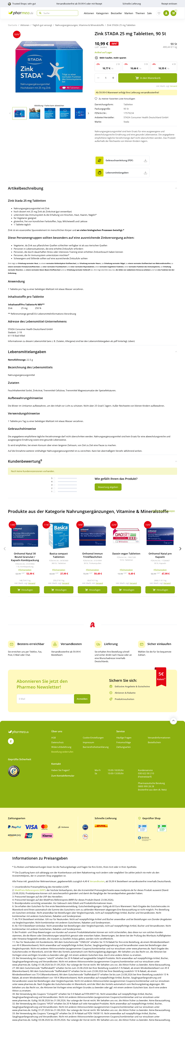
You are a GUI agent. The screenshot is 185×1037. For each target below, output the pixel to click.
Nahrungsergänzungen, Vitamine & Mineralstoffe (79, 25)
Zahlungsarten (123, 746)
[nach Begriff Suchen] (39, 13)
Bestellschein (154, 742)
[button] (88, 113)
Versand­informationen (159, 737)
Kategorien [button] (102, 13)
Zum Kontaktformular (62, 775)
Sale (149, 13)
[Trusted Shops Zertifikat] (14, 771)
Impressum (88, 742)
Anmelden (82, 698)
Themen (140, 13)
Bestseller (116, 13)
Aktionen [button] (89, 13)
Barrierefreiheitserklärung (96, 746)
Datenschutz (57, 742)
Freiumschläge (123, 742)
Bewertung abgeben (108, 487)
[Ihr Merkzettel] (159, 13)
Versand (173, 86)
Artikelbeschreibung (25, 188)
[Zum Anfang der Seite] (173, 720)
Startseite (12, 25)
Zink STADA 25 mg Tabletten (121, 25)
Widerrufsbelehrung (61, 746)
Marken (128, 13)
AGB (53, 737)
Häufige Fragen (123, 737)
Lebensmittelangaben (27, 351)
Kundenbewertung (25, 461)
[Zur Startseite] (20, 13)
